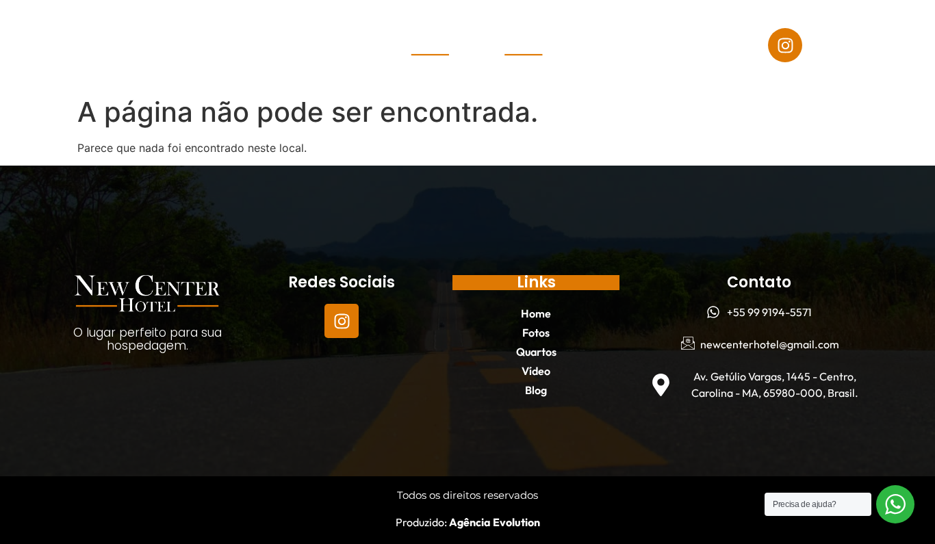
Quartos (190, 29)
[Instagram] (785, 45)
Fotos (119, 29)
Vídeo (260, 29)
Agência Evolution (493, 522)
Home (57, 29)
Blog (159, 61)
